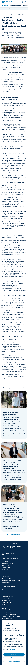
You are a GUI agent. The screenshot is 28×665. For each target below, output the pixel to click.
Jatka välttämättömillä (14, 661)
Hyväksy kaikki (14, 654)
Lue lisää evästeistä (14, 649)
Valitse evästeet (14, 657)
